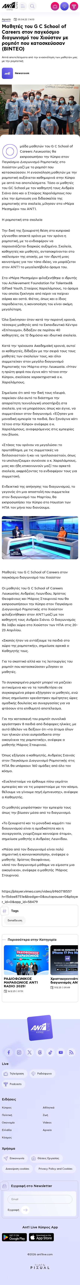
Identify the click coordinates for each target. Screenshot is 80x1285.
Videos (47, 1122)
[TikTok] (50, 1052)
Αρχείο (6, 19)
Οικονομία (8, 1122)
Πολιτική (7, 1115)
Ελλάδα (7, 1130)
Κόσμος (7, 1137)
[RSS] (71, 1052)
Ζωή (45, 1115)
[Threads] (40, 1052)
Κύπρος (7, 1107)
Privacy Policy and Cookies (55, 1169)
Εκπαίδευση (15, 920)
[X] (29, 1052)
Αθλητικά (48, 1107)
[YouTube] (61, 1052)
